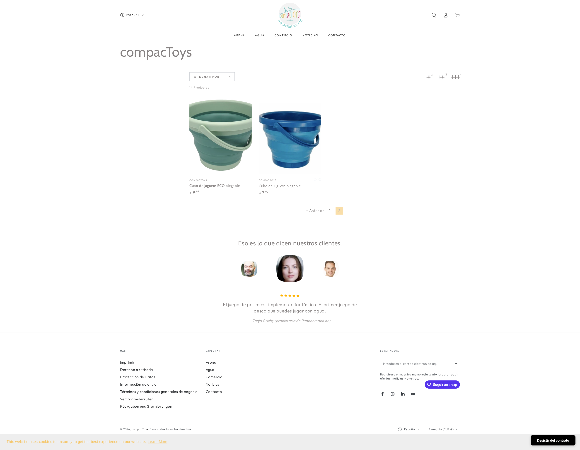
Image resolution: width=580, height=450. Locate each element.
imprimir (127, 362)
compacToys (140, 429)
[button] (434, 15)
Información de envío (138, 384)
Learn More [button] (157, 442)
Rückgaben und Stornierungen (146, 406)
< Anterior (315, 210)
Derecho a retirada (136, 369)
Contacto (214, 391)
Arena (211, 362)
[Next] (361, 268)
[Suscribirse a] (457, 364)
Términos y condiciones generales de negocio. (159, 391)
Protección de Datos (137, 377)
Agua (210, 369)
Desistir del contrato (553, 440)
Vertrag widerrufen (137, 399)
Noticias (213, 384)
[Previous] (218, 268)
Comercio (214, 377)
